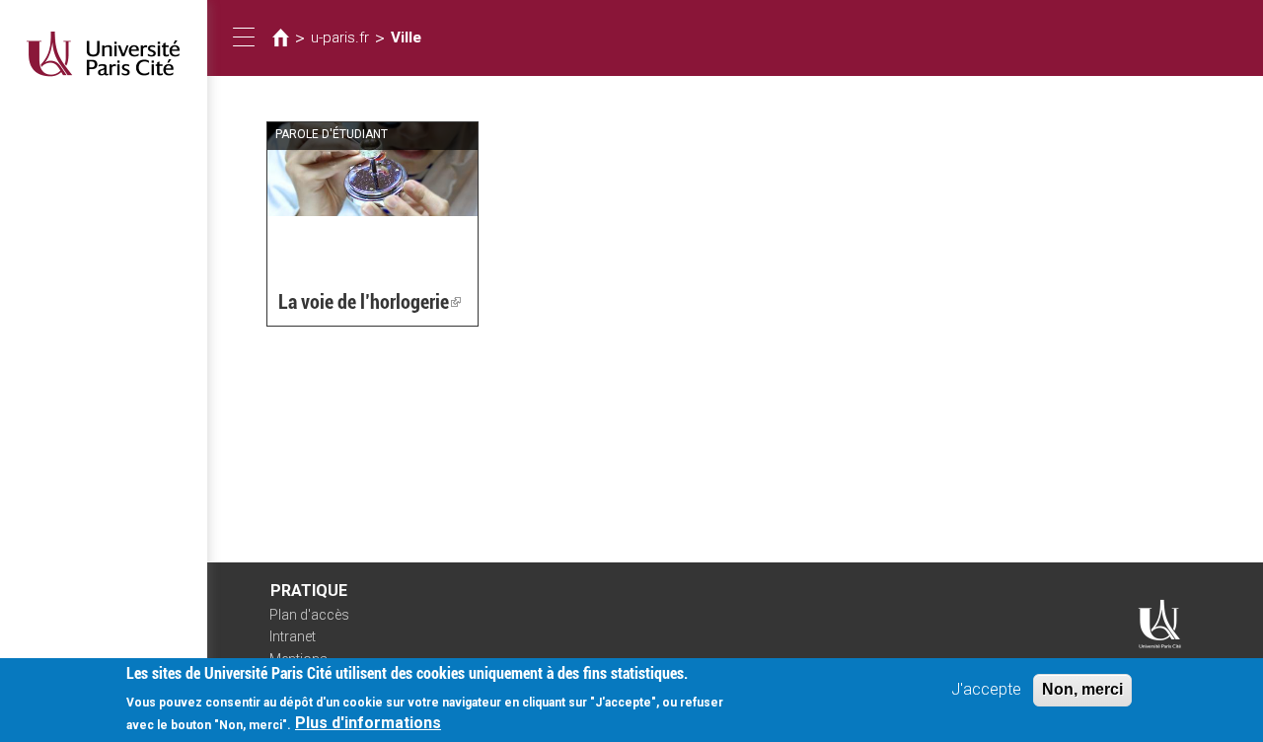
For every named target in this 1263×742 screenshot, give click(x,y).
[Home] (103, 53)
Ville (406, 37)
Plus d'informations (368, 722)
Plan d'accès (309, 615)
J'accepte (986, 689)
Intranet (292, 636)
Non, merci (1082, 689)
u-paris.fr (340, 37)
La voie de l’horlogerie (369, 302)
